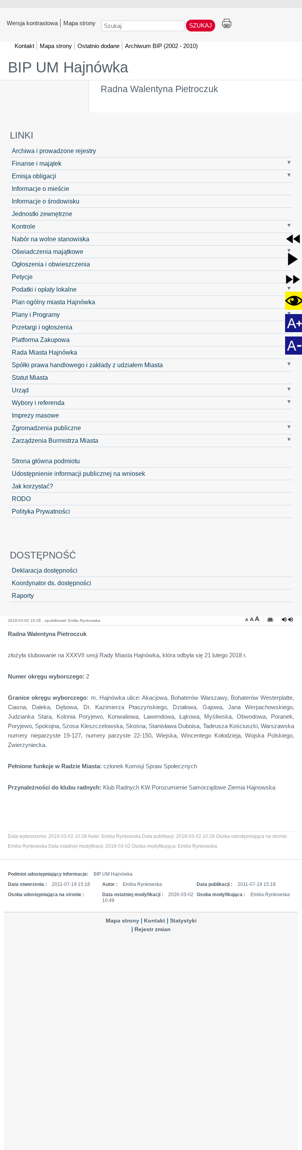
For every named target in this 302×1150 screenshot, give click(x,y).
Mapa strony (79, 22)
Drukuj (226, 24)
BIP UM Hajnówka (68, 67)
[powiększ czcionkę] (257, 618)
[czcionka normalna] (252, 618)
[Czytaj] (287, 619)
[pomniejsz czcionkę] (247, 618)
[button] (293, 239)
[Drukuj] (270, 619)
